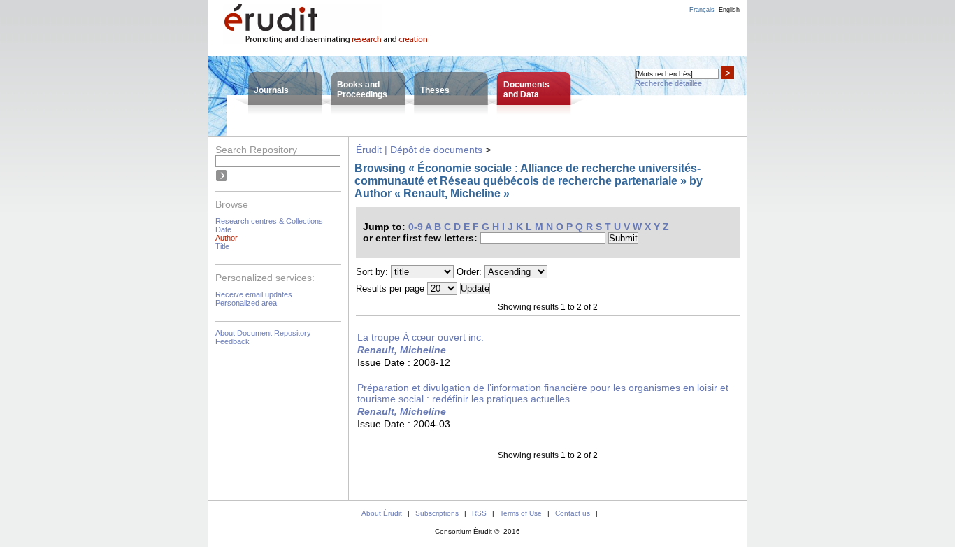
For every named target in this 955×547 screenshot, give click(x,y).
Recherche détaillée (668, 83)
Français (702, 9)
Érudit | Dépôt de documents (419, 149)
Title (222, 246)
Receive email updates (253, 294)
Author (226, 238)
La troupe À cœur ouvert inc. (420, 337)
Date (223, 229)
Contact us (572, 513)
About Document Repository (263, 333)
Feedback (232, 341)
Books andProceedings (362, 89)
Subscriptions (437, 513)
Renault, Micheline (401, 349)
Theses (435, 90)
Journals (271, 90)
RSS (479, 513)
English (729, 9)
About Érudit (381, 513)
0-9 (415, 226)
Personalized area (246, 303)
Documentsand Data (526, 89)
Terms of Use (521, 513)
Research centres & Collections (269, 221)
